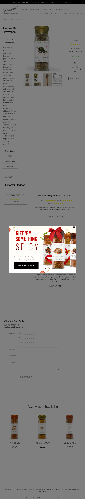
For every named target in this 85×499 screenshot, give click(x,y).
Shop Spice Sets (26, 265)
